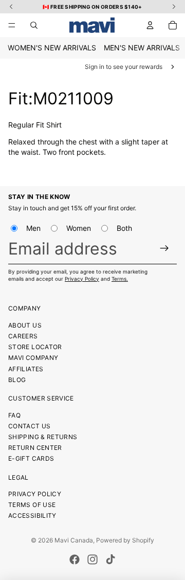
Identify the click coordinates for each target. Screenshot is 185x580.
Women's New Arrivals (52, 47)
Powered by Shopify (125, 540)
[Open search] (34, 25)
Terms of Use (31, 505)
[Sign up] (165, 248)
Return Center (35, 447)
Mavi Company (33, 357)
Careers (23, 336)
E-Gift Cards (31, 458)
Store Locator (35, 347)
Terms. (120, 279)
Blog (17, 380)
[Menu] (12, 25)
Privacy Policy (82, 279)
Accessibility (32, 515)
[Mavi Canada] (92, 25)
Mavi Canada (73, 540)
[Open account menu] (150, 25)
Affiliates (26, 369)
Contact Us (29, 426)
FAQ (14, 415)
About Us (25, 325)
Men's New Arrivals (142, 47)
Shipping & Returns (42, 437)
